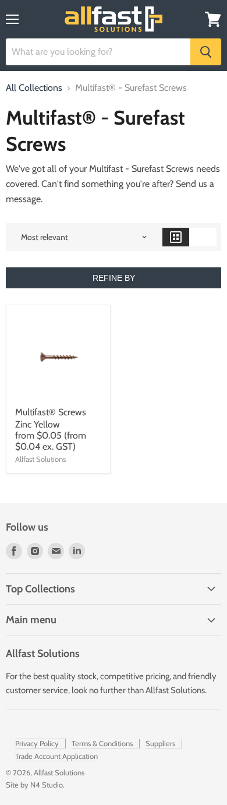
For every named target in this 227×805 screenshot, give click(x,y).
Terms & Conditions (102, 743)
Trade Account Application (56, 756)
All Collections (34, 88)
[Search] (205, 51)
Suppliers (160, 743)
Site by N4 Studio (34, 784)
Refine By (114, 278)
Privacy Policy (37, 743)
